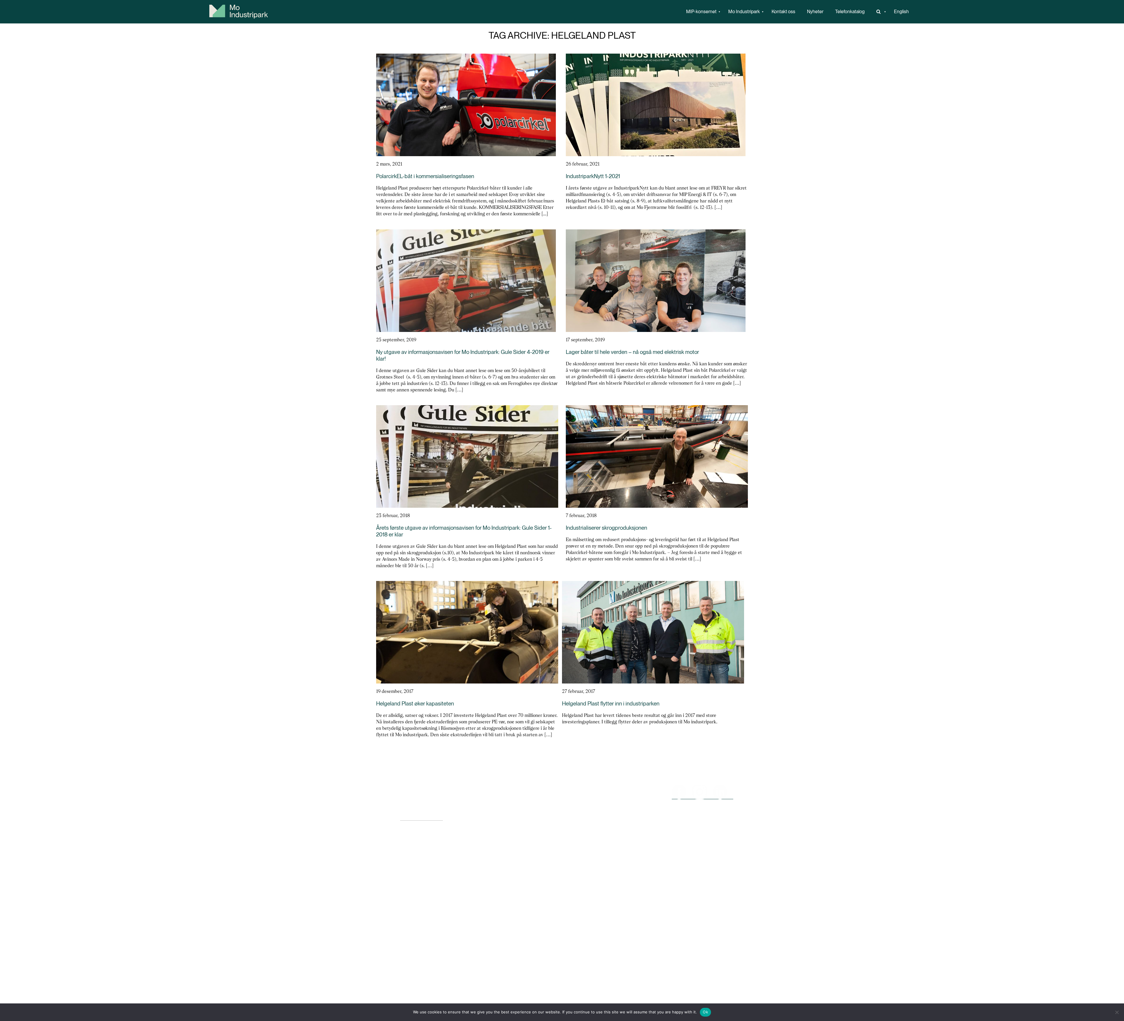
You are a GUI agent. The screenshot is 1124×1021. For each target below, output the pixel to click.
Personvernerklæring (421, 817)
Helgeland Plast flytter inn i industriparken (610, 703)
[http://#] (879, 11)
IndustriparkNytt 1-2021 (593, 176)
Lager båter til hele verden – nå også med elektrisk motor (632, 352)
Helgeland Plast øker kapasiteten (415, 703)
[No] (1117, 1012)
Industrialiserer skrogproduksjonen (606, 527)
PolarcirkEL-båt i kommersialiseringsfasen (425, 176)
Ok (705, 1012)
